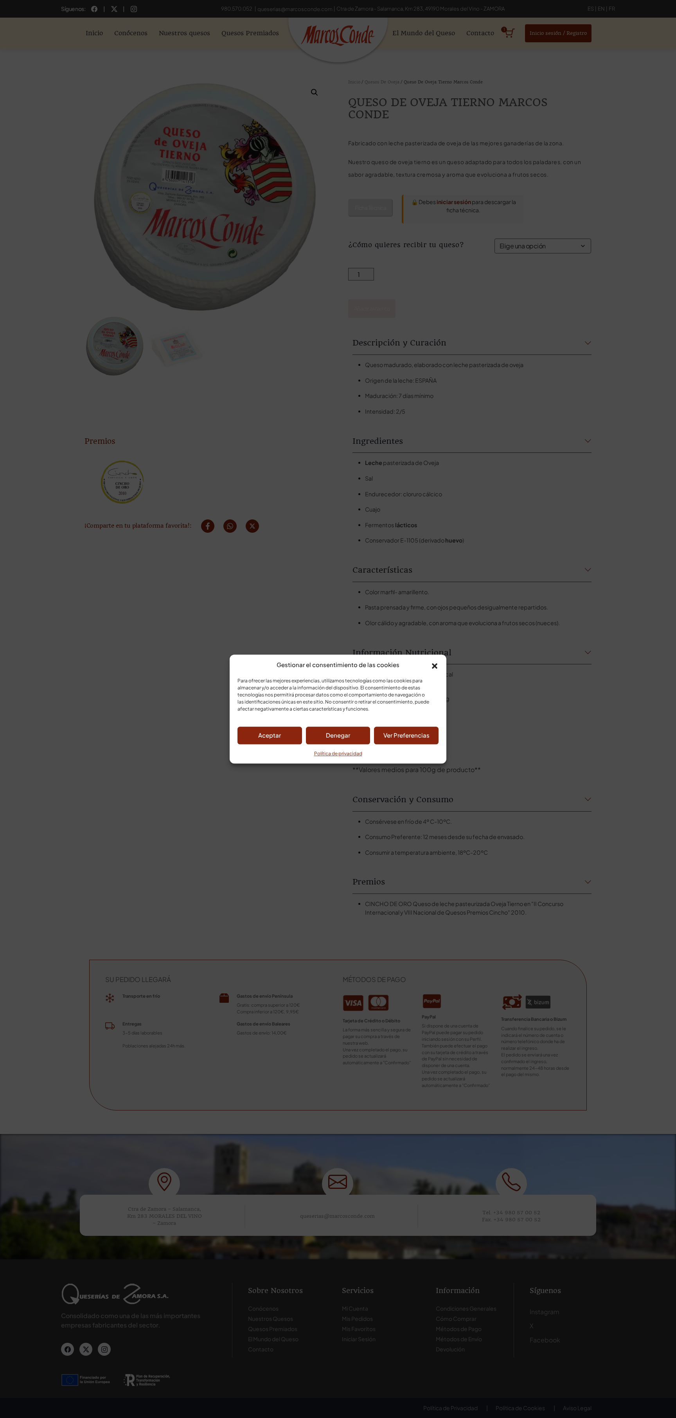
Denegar (338, 735)
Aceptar (269, 735)
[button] (435, 665)
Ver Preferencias (406, 735)
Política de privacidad (338, 753)
